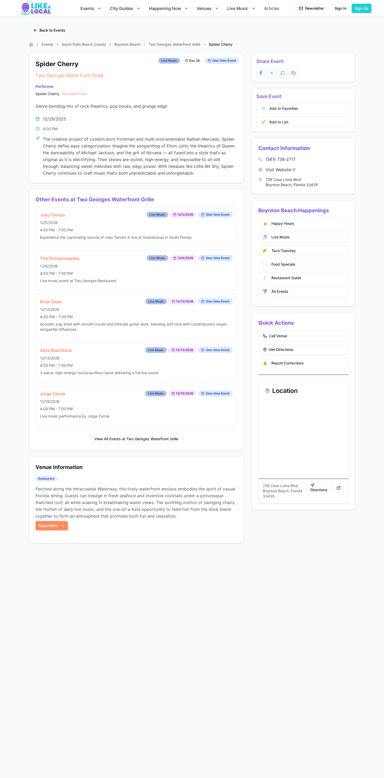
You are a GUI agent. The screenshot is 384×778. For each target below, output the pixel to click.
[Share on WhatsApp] (282, 73)
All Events (275, 291)
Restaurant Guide (282, 278)
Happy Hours (278, 223)
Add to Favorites (279, 108)
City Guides (121, 8)
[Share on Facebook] (260, 73)
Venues (204, 8)
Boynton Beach (127, 44)
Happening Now (165, 8)
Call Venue (278, 336)
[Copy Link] (293, 73)
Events (87, 8)
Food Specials (279, 264)
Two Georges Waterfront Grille (174, 44)
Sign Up (361, 8)
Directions (319, 490)
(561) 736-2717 (280, 159)
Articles (271, 8)
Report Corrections (283, 363)
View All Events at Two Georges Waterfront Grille (136, 439)
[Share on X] (271, 73)
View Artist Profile (74, 94)
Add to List (274, 122)
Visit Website (278, 169)
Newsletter (314, 8)
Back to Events (52, 30)
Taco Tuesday (279, 250)
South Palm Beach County (84, 44)
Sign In (340, 8)
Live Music (237, 8)
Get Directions (281, 349)
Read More (48, 525)
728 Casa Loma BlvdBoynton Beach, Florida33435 (292, 182)
